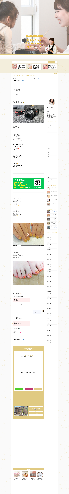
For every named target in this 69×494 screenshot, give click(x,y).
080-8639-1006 (29, 355)
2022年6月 (48, 318)
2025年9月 (48, 252)
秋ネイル (49, 173)
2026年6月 (48, 237)
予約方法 (49, 148)
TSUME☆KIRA (16, 57)
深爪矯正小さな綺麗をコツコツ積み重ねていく (40, 480)
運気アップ (49, 181)
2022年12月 (48, 308)
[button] (28, 234)
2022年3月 (48, 323)
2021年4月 (48, 342)
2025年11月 (48, 249)
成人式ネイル (49, 162)
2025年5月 (48, 259)
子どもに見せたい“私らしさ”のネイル (32, 480)
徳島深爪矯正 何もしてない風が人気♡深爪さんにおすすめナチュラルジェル (17, 480)
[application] (28, 234)
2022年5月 (48, 320)
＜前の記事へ (20, 344)
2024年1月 (48, 286)
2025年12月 (48, 247)
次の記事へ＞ (37, 344)
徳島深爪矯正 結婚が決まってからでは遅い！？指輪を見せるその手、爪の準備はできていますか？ (36, 67)
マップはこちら (36, 409)
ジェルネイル (49, 127)
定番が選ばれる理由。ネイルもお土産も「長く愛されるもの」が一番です (24, 480)
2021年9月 (48, 333)
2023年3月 (48, 303)
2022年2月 (48, 325)
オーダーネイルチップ (50, 125)
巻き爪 (48, 160)
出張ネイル (49, 152)
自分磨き (49, 177)
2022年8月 (48, 315)
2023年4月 (48, 301)
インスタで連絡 (28, 388)
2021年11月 (48, 330)
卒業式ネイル (49, 156)
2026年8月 (48, 234)
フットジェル (49, 137)
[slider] (28, 245)
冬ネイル (49, 150)
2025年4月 (48, 261)
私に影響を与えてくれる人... (54, 210)
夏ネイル (49, 158)
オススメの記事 (37, 78)
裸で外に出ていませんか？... (54, 226)
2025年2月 (48, 264)
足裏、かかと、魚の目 (50, 179)
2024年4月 (48, 281)
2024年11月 (48, 269)
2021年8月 (48, 335)
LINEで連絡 (19, 388)
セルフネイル (49, 131)
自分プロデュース (49, 175)
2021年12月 (48, 328)
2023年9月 (48, 293)
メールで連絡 (38, 388)
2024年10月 (48, 271)
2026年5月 (48, 239)
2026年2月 (48, 244)
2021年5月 (48, 340)
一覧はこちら (52, 61)
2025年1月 (48, 266)
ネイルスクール (49, 135)
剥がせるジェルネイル (50, 154)
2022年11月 (48, 310)
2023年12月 (48, 288)
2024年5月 (48, 279)
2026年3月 (48, 242)
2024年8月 (48, 274)
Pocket (23, 80)
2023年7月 (48, 296)
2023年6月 (48, 298)
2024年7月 (48, 276)
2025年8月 (48, 254)
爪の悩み (49, 171)
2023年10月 (48, 291)
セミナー (49, 129)
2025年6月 (48, 257)
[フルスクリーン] (43, 245)
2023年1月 (48, 306)
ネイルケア (49, 133)
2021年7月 (48, 337)
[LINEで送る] (18, 80)
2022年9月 (48, 313)
